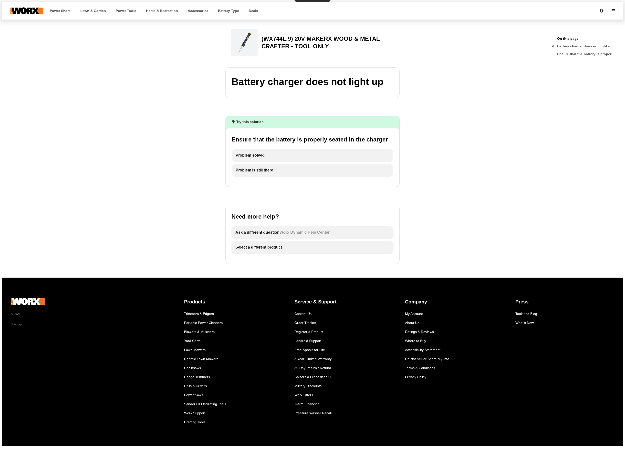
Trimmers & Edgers (199, 314)
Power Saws (193, 395)
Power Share (60, 11)
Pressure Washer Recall (313, 413)
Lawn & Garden (93, 11)
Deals (253, 11)
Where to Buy (415, 341)
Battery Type (228, 11)
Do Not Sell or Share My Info (427, 359)
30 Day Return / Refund (312, 368)
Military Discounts (308, 386)
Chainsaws (192, 368)
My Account (414, 314)
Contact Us (303, 314)
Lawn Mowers (195, 350)
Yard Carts (192, 341)
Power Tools (126, 11)
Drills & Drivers (195, 386)
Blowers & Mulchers (199, 332)
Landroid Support (307, 341)
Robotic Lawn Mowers (201, 359)
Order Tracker (305, 323)
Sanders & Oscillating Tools (205, 404)
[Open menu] (613, 11)
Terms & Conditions (420, 368)
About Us (412, 323)
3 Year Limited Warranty (313, 359)
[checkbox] (312, 155)
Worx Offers (303, 395)
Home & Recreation (162, 11)
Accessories (198, 11)
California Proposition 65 (313, 377)
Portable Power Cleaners (203, 323)
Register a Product (308, 332)
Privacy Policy (415, 377)
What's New (524, 323)
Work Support (194, 413)
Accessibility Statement (422, 350)
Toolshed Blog (526, 314)
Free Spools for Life (309, 350)
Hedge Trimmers (197, 377)
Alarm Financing (307, 404)
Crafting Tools (194, 422)
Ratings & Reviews (419, 332)
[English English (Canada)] (601, 11)
